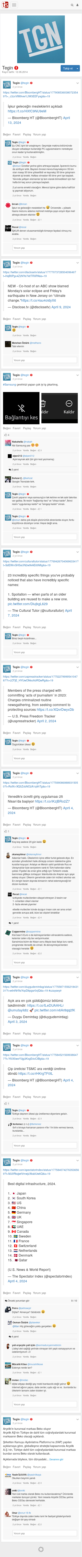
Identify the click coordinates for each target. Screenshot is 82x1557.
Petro (21, 1308)
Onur (21, 1512)
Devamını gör (56, 1459)
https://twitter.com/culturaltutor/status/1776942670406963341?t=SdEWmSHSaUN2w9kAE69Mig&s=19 (41, 563)
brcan (19, 204)
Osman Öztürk (26, 1322)
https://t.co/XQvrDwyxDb (55, 709)
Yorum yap (39, 134)
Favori (16, 134)
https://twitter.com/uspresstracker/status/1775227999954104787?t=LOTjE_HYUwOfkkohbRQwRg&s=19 (40, 678)
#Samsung (9, 384)
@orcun (17, 165)
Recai (19, 227)
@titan (16, 1326)
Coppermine (26, 931)
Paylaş (27, 134)
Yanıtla (26, 156)
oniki (18, 1490)
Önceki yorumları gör (42, 1300)
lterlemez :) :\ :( (27, 1124)
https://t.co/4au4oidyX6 (38, 300)
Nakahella (22, 441)
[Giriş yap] (77, 5)
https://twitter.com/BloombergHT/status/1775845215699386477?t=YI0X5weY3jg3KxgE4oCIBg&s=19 (40, 1056)
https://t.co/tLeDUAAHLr (45, 1005)
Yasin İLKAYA (26, 1474)
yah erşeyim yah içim (36, 1345)
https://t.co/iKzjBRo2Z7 (52, 801)
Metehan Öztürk (26, 343)
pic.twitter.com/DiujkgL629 (28, 603)
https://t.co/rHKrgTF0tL (35, 1073)
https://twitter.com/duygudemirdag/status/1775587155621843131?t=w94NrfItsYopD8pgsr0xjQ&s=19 (41, 988)
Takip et (68, 68)
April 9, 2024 (61, 306)
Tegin (21, 83)
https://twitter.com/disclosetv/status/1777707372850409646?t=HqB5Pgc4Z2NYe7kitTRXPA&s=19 (39, 274)
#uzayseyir (55, 990)
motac (20, 1380)
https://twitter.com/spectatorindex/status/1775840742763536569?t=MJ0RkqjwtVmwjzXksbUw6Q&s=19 (41, 1171)
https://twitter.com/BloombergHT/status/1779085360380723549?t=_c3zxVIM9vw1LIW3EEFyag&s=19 (40, 94)
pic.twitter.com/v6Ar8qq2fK (55, 1010)
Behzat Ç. (22, 478)
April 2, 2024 (46, 720)
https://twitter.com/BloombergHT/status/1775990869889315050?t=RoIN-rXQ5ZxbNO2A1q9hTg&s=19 (40, 784)
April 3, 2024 (17, 1021)
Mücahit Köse (27, 1364)
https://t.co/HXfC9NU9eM (27, 111)
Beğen (7, 134)
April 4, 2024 (17, 1280)
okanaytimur (26, 854)
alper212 (23, 455)
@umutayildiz (18, 1010)
